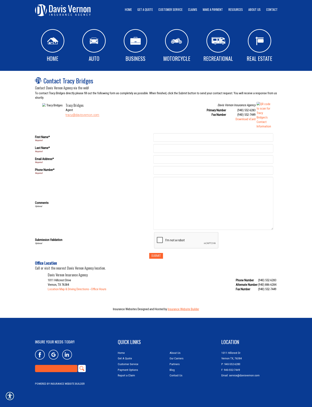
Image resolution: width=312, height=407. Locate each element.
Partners (175, 364)
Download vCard (246, 119)
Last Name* (42, 148)
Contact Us (176, 375)
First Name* (42, 137)
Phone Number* (45, 170)
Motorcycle (176, 58)
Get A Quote (125, 358)
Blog (172, 369)
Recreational (218, 58)
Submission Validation (48, 240)
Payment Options (128, 369)
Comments (42, 203)
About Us (175, 352)
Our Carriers (176, 358)
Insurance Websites (125, 309)
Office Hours (98, 289)
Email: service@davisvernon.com (240, 375)
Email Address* (44, 159)
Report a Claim (126, 375)
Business (135, 58)
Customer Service (128, 364)
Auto (94, 58)
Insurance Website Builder (183, 309)
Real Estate (259, 58)
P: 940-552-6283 (230, 364)
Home (52, 58)
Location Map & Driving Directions (68, 289)
